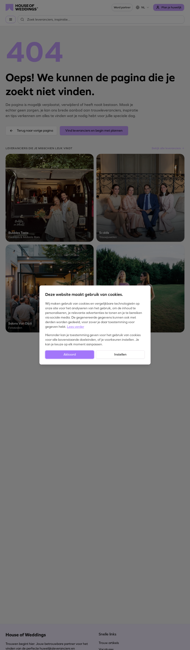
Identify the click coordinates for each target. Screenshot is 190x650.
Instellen (120, 354)
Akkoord (69, 354)
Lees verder (75, 327)
